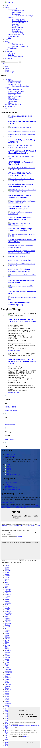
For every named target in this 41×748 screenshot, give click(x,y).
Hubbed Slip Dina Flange (20, 21)
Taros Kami (8, 58)
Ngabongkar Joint (13, 36)
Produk (7, 7)
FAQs (6, 50)
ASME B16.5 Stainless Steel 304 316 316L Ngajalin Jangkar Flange (22, 320)
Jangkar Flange (16, 31)
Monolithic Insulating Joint (16, 34)
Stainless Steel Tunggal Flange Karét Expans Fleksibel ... (20, 230)
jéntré (18, 350)
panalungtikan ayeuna (7, 502)
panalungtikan (12, 350)
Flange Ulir (15, 26)
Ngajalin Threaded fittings (12, 489)
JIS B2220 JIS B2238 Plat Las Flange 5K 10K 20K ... (20, 174)
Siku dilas (23, 507)
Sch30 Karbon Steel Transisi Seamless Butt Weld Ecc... (19, 196)
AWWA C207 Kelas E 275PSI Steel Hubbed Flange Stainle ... (22, 152)
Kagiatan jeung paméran (15, 56)
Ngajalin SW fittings (11, 488)
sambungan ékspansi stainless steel (21, 131)
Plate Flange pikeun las (19, 22)
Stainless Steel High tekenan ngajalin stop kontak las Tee (19, 270)
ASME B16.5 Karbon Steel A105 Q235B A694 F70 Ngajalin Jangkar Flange (22, 361)
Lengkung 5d (5, 506)
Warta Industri (12, 48)
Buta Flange (16, 24)
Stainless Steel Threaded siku (19, 260)
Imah (6, 5)
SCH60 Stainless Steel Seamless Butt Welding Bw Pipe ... (20, 185)
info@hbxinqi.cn (10, 424)
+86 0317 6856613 (10, 407)
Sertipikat (11, 55)
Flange (10, 17)
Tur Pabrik (11, 53)
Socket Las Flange (17, 27)
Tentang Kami (9, 51)
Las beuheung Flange (18, 19)
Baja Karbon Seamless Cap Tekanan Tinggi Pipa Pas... (19, 207)
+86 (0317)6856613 (11, 410)
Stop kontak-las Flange (15, 96)
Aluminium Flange (18, 33)
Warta (6, 41)
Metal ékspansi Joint (18, 10)
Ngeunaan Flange (17, 44)
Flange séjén (12, 103)
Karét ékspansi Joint (18, 12)
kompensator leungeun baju (24, 16)
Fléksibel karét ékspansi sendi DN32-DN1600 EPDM (19, 218)
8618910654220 (9, 439)
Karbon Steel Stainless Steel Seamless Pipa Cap (19, 304)
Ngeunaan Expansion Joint (20, 46)
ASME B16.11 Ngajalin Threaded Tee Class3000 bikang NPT (21, 252)
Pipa (9, 38)
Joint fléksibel (12, 9)
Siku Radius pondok (16, 506)
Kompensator (16, 14)
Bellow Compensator (14, 84)
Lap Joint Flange (17, 29)
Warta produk (12, 43)
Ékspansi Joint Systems (13, 507)
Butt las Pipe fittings (11, 482)
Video (6, 39)
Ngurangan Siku (28, 506)
